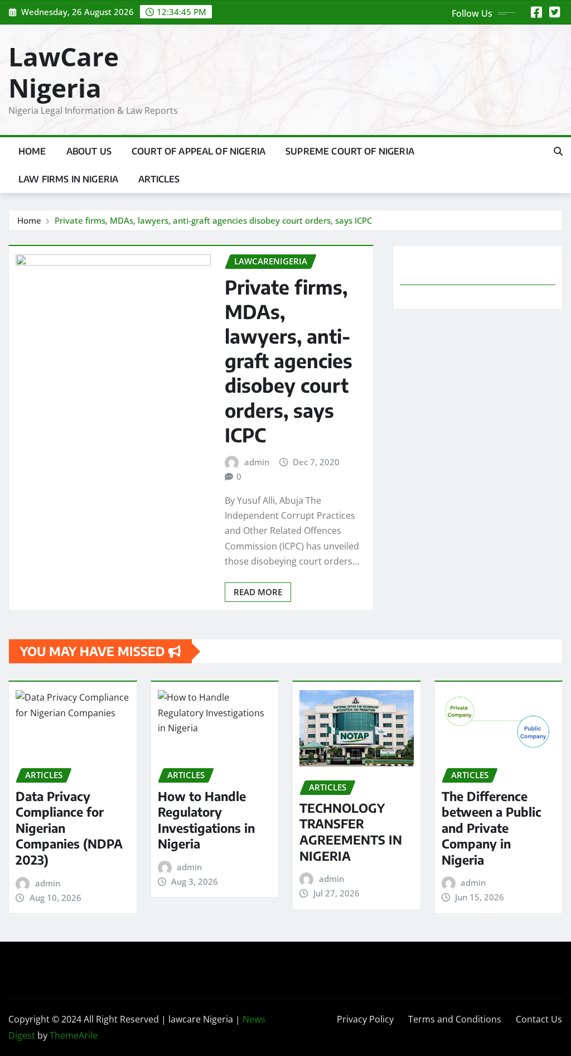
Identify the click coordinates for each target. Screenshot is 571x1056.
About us (89, 151)
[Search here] (558, 151)
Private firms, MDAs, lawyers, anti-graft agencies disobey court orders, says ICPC (213, 220)
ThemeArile (74, 1035)
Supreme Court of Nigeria (350, 151)
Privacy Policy (365, 1019)
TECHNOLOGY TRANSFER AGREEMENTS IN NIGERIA (350, 832)
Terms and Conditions (454, 1019)
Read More (258, 591)
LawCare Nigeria (63, 71)
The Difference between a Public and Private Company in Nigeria (491, 827)
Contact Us (539, 1019)
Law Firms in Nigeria (68, 179)
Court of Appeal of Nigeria (198, 151)
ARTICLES (159, 179)
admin (256, 461)
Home (32, 151)
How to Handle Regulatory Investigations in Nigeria (206, 820)
